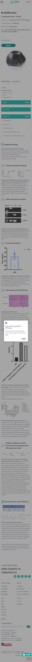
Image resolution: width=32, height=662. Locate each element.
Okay (23, 339)
